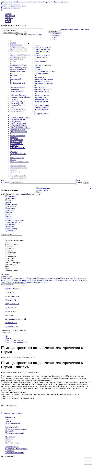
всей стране (37, 34)
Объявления (10, 16)
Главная (8, 14)
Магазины (9, 18)
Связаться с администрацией (16, 429)
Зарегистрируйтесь (61, 2)
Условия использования (14, 433)
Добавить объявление (10, 4)
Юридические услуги (13, 340)
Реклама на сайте (12, 427)
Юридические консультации (16, 342)
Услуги (8, 20)
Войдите (46, 2)
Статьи (8, 22)
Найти (86, 182)
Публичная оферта (12, 423)
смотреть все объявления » (26, 194)
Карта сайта (9, 431)
